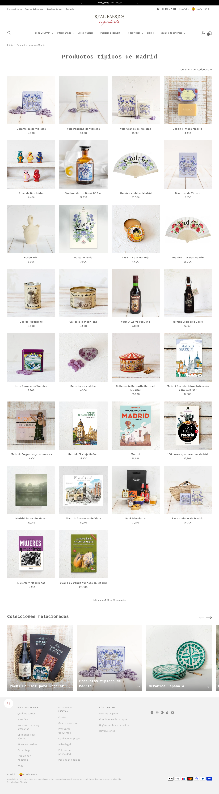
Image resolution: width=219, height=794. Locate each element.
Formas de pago (108, 713)
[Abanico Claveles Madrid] (188, 229)
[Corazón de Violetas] (83, 357)
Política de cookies (69, 759)
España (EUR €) (202, 9)
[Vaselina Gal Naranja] (136, 229)
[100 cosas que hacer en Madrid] (188, 425)
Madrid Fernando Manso (31, 518)
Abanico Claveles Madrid (188, 257)
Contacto (63, 717)
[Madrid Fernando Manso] (31, 490)
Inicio (10, 45)
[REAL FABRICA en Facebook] (158, 9)
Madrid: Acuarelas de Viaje (83, 518)
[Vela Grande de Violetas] (136, 100)
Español (183, 9)
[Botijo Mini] (31, 229)
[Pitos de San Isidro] (31, 164)
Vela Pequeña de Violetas (83, 128)
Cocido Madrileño (31, 321)
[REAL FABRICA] (109, 19)
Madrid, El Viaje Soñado (83, 454)
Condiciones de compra (113, 719)
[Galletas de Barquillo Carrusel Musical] (136, 357)
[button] (9, 33)
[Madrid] (136, 425)
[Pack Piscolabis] (136, 490)
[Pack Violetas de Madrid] (188, 490)
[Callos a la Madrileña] (83, 293)
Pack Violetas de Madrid (187, 518)
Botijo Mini (31, 257)
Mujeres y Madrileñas (31, 582)
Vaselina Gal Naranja (135, 257)
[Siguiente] (137, 2)
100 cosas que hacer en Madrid (188, 454)
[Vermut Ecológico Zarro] (188, 293)
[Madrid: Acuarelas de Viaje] (83, 490)
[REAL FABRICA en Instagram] (162, 9)
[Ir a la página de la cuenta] (203, 33)
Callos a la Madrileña (83, 321)
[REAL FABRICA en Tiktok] (170, 9)
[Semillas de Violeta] (188, 164)
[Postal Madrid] (83, 229)
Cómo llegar (24, 750)
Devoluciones (107, 730)
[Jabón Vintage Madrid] (188, 100)
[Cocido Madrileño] (31, 293)
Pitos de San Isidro (31, 193)
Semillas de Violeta (187, 193)
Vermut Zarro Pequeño (135, 321)
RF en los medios (27, 744)
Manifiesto (23, 719)
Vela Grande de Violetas (135, 128)
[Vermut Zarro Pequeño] (136, 293)
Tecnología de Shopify (17, 782)
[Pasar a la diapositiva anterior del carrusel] (201, 617)
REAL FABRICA (30, 779)
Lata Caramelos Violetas (31, 386)
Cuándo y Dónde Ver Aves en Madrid (83, 582)
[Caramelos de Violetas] (31, 100)
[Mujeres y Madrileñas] (31, 554)
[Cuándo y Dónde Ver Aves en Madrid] (83, 554)
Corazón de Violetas (83, 386)
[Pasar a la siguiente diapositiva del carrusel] (209, 617)
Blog (20, 765)
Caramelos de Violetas (31, 128)
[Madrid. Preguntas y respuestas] (31, 425)
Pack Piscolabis (135, 518)
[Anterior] (81, 2)
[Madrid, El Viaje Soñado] (83, 425)
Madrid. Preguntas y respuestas (31, 454)
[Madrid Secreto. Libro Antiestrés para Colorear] (188, 357)
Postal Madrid (83, 257)
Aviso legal (64, 744)
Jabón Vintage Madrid (187, 128)
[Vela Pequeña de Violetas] (83, 100)
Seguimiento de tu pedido (114, 725)
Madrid (135, 454)
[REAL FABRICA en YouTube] (174, 9)
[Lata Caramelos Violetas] (31, 357)
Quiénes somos (26, 713)
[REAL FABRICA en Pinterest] (166, 9)
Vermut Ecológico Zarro (188, 321)
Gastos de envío (67, 723)
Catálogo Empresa (69, 738)
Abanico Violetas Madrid (135, 193)
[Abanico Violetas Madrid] (136, 164)
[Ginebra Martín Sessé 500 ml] (83, 164)
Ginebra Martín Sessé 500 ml (83, 193)
